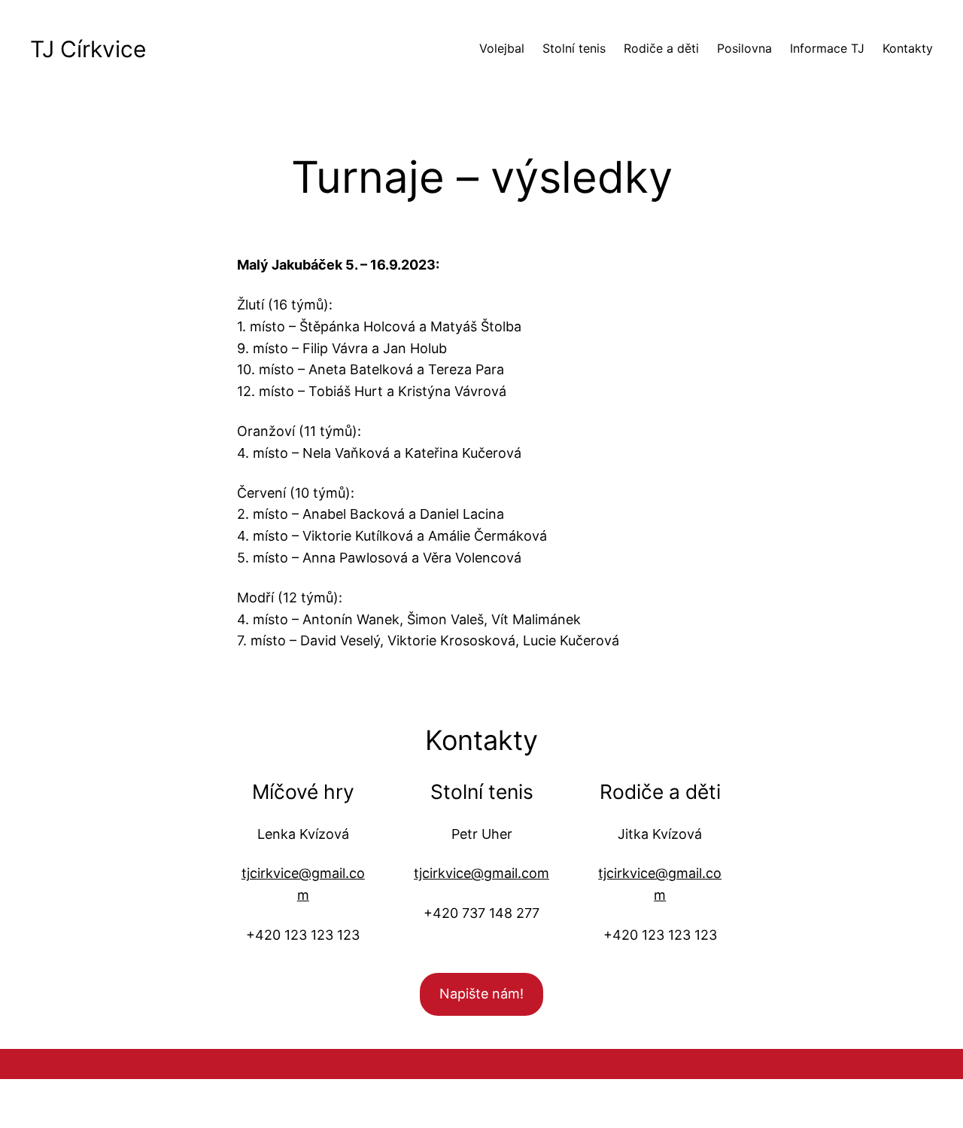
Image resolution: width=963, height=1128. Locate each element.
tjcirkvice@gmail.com (481, 873)
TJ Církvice (88, 48)
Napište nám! (481, 993)
